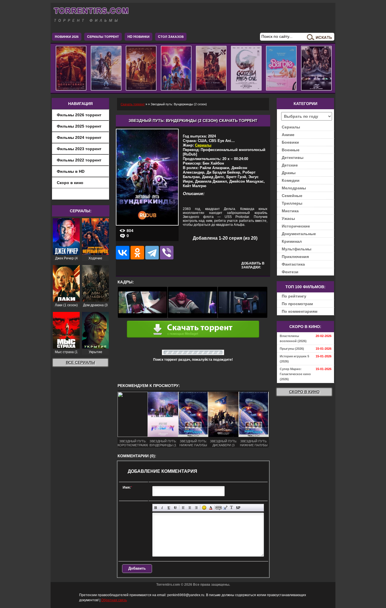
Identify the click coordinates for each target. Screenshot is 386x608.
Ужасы (288, 218)
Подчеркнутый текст (169, 507)
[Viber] (167, 252)
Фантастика (293, 264)
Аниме (288, 134)
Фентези (290, 272)
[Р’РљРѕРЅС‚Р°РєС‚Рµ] (122, 252)
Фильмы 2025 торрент (79, 126)
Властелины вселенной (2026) (293, 338)
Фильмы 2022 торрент (79, 160)
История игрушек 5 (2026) (294, 359)
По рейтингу (294, 296)
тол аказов (171, 37)
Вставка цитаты (225, 507)
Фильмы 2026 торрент (79, 115)
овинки (138, 37)
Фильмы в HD (70, 171)
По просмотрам (297, 303)
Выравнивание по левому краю (183, 507)
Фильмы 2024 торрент (79, 137)
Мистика (290, 211)
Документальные (299, 233)
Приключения (295, 256)
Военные (291, 150)
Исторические (296, 226)
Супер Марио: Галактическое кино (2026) (295, 374)
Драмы (289, 172)
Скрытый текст (218, 507)
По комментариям (299, 311)
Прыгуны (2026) (292, 348)
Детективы (292, 157)
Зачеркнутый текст (175, 507)
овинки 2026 (67, 37)
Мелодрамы (294, 188)
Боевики (290, 142)
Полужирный (156, 507)
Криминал (292, 241)
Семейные (292, 195)
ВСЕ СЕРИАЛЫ (80, 362)
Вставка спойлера (238, 507)
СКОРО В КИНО (304, 392)
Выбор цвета (210, 507)
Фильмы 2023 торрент (79, 148)
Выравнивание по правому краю (196, 507)
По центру (190, 507)
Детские (290, 165)
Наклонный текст (162, 507)
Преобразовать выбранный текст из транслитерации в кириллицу (231, 507)
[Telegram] (152, 252)
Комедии (291, 180)
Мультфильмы (296, 249)
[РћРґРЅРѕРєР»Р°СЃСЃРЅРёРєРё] (137, 252)
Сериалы (203, 145)
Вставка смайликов (204, 507)
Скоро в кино (70, 182)
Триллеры (292, 203)
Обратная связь (114, 600)
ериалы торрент (103, 37)
